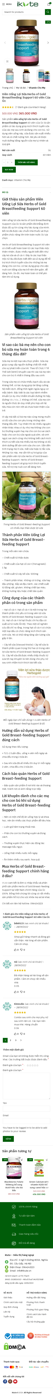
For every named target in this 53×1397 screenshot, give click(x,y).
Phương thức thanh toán (36, 1303)
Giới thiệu (8, 1297)
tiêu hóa (14, 399)
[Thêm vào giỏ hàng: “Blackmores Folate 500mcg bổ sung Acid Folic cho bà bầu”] (22, 1159)
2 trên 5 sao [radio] (30, 1065)
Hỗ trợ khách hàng (37, 1293)
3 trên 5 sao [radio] (32, 1065)
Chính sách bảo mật (13, 1302)
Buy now (9, 169)
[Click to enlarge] (7, 61)
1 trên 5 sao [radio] (28, 1065)
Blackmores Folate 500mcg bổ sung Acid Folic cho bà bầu (14, 1185)
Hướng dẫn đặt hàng (36, 1297)
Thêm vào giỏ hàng (26, 162)
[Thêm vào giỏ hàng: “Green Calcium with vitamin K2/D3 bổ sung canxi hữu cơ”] (47, 1159)
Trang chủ (7, 87)
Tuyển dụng (9, 1316)
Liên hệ (7, 1312)
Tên (5, 1103)
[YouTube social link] (15, 1381)
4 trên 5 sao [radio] (35, 1065)
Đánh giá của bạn (13, 1065)
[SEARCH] (48, 12)
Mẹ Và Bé (21, 87)
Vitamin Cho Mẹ (37, 87)
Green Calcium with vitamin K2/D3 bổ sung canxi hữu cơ (39, 1184)
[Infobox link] (26, 1207)
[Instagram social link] (10, 1381)
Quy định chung (11, 1307)
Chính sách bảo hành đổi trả (36, 1315)
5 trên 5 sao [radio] (37, 1065)
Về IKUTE (8, 1293)
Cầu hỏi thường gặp (36, 1321)
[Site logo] (27, 4)
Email (6, 1115)
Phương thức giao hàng (38, 1309)
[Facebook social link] (5, 1381)
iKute (5, 882)
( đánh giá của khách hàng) (30, 107)
